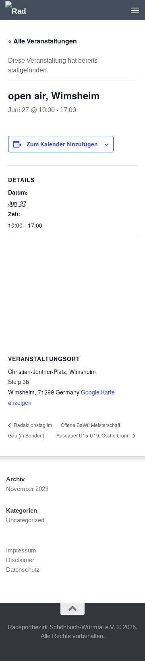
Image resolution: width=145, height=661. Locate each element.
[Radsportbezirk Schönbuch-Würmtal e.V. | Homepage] (19, 10)
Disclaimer (20, 559)
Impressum (21, 550)
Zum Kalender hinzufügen (62, 144)
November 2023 (27, 488)
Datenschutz (22, 569)
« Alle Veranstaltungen (42, 40)
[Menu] (135, 10)
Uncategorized (25, 520)
